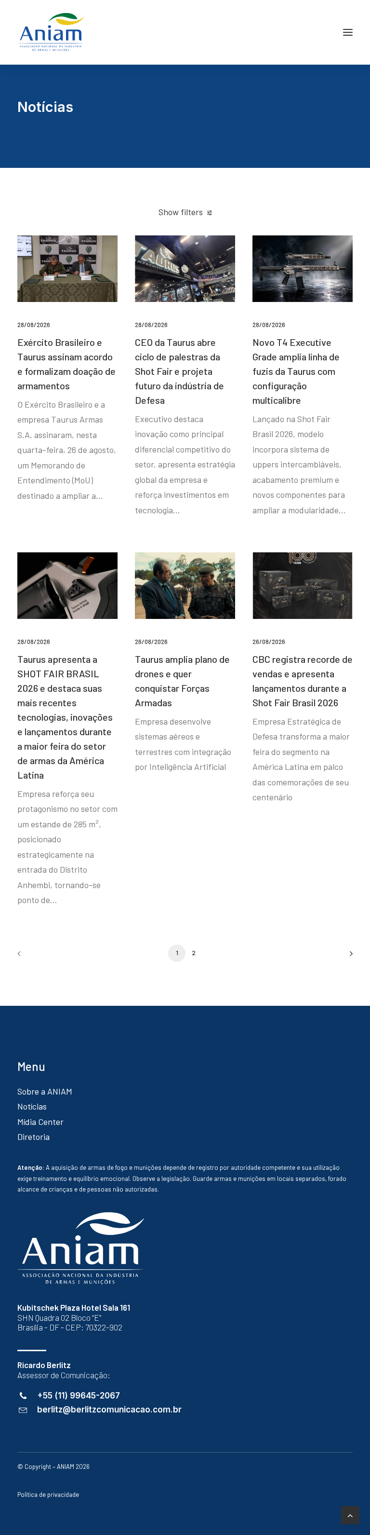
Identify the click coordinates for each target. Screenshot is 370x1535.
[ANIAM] (51, 32)
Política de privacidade (48, 1494)
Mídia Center (40, 1121)
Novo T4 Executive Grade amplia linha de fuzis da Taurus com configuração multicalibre (296, 371)
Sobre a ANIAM (44, 1091)
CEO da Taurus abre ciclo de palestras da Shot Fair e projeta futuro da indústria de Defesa (179, 371)
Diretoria (33, 1136)
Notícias (32, 1106)
